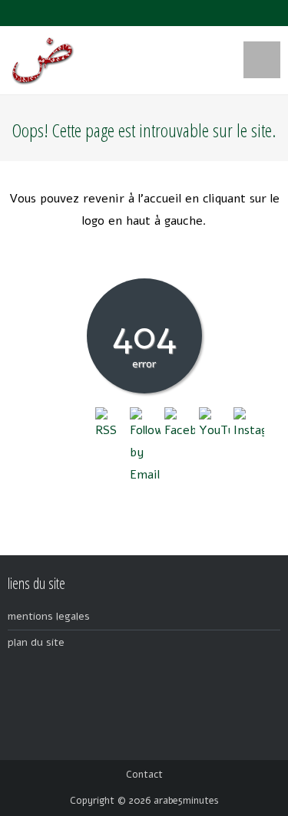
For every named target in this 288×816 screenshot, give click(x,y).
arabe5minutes (186, 801)
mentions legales (49, 616)
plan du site (36, 642)
